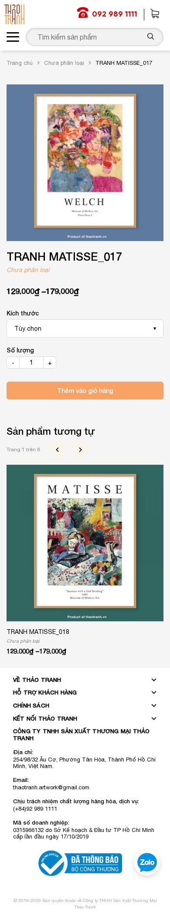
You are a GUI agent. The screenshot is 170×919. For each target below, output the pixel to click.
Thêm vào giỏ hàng (85, 390)
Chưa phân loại (64, 63)
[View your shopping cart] (154, 14)
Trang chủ (20, 63)
